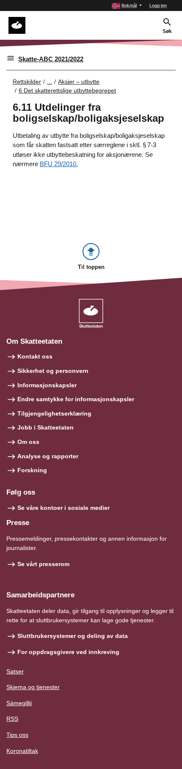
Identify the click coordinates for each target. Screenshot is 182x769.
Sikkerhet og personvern (52, 370)
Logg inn (158, 5)
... (49, 81)
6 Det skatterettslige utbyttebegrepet (67, 90)
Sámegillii (19, 703)
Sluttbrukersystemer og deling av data (72, 635)
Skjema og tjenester (33, 687)
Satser (15, 671)
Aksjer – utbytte (78, 81)
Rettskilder (27, 81)
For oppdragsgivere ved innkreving (68, 652)
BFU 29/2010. (59, 163)
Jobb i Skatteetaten (45, 427)
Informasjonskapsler (47, 385)
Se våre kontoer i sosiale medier (63, 507)
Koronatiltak (22, 750)
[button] (127, 5)
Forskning (32, 470)
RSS (12, 718)
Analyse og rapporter (47, 456)
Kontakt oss (34, 356)
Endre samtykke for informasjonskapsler (75, 399)
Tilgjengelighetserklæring (54, 413)
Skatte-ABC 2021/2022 (50, 59)
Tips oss (17, 734)
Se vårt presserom (43, 564)
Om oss (28, 441)
